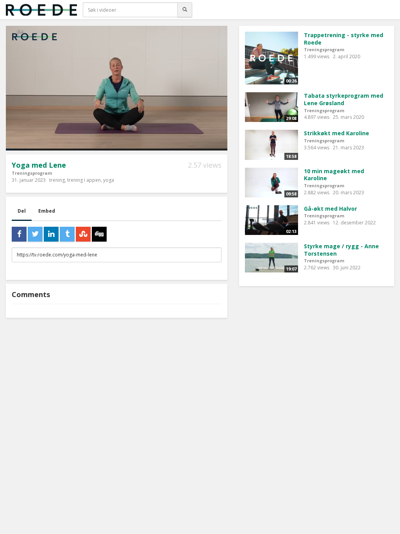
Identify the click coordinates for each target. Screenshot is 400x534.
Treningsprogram (32, 173)
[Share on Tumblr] (67, 234)
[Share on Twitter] (35, 234)
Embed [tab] (46, 211)
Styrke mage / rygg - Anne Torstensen (341, 249)
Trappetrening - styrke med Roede (343, 38)
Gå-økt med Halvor (330, 208)
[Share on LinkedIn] (51, 234)
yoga (108, 180)
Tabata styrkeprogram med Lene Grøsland (343, 99)
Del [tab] (22, 211)
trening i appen (84, 180)
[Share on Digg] (99, 234)
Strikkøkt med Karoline (336, 133)
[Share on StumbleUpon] (83, 234)
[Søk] (184, 9)
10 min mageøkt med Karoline (334, 174)
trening (57, 180)
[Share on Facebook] (19, 234)
